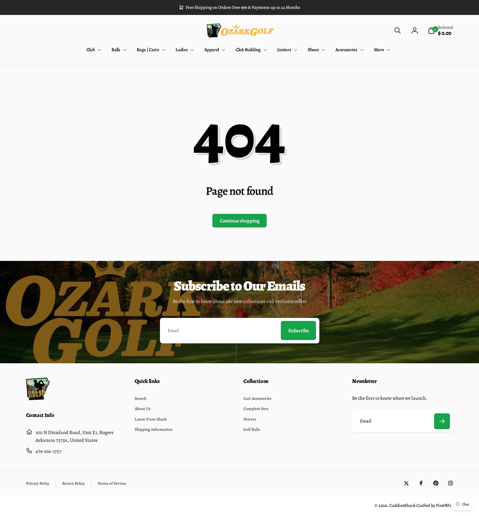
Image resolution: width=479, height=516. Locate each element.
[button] (397, 31)
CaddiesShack (402, 505)
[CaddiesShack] (38, 398)
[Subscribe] (442, 421)
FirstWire (444, 505)
